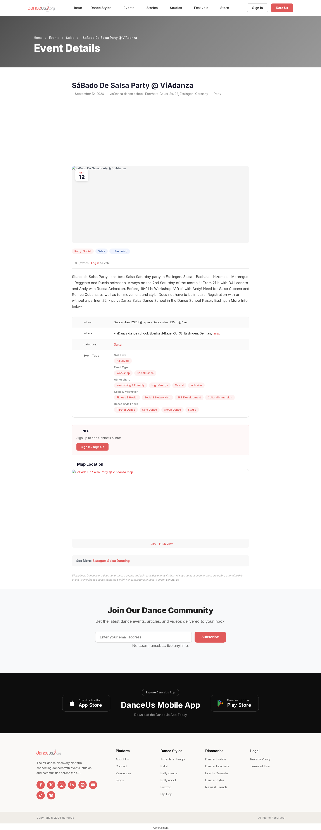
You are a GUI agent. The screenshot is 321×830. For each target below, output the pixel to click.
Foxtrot (165, 787)
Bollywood (168, 780)
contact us (172, 579)
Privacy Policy (260, 759)
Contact (121, 766)
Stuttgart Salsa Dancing (111, 560)
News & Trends (216, 787)
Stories (153, 8)
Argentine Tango (172, 759)
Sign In (257, 8)
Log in (95, 263)
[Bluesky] (51, 795)
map (217, 333)
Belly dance (169, 773)
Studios (176, 8)
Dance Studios (215, 759)
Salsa (70, 37)
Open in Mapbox (161, 543)
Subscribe (210, 637)
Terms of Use (260, 766)
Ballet (164, 766)
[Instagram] (61, 785)
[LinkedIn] (72, 785)
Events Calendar (217, 773)
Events (129, 8)
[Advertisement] (160, 130)
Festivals (201, 8)
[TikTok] (40, 795)
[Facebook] (40, 785)
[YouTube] (93, 785)
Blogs (120, 780)
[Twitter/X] (51, 785)
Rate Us (282, 8)
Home (77, 8)
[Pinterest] (82, 785)
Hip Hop (166, 794)
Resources (123, 773)
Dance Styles (101, 8)
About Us (122, 759)
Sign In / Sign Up (92, 447)
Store (224, 8)
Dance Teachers (217, 766)
